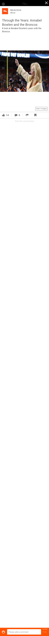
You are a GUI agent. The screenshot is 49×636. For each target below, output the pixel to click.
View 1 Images (41, 109)
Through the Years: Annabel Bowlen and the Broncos (22, 22)
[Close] (46, 3)
